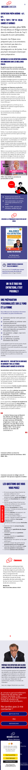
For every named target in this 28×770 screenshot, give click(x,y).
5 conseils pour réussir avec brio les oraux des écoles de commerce (13, 271)
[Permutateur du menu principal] (24, 4)
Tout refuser (10, 758)
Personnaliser (10, 761)
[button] (14, 168)
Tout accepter (10, 755)
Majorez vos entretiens (14, 252)
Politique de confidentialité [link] (10, 765)
